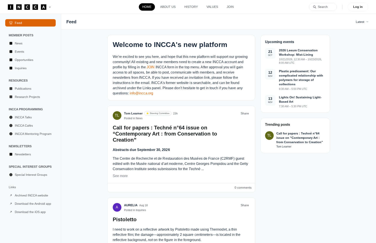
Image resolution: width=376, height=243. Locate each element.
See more (120, 176)
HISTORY (191, 6)
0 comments (243, 187)
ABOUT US (168, 6)
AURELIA (131, 205)
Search (323, 6)
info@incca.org (141, 93)
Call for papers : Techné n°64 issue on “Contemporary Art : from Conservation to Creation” (165, 134)
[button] (30, 43)
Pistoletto (125, 219)
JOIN (230, 6)
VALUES (212, 6)
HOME (146, 6)
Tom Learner (133, 113)
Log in (358, 6)
